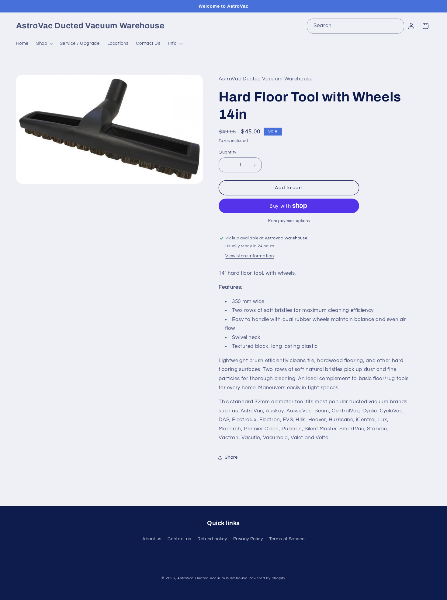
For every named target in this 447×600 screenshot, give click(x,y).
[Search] (397, 26)
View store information (249, 256)
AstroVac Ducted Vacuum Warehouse (212, 578)
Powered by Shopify (266, 578)
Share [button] (231, 457)
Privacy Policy (248, 539)
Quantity (227, 152)
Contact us (179, 539)
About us (151, 539)
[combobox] (355, 26)
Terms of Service (287, 539)
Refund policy (212, 539)
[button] (44, 43)
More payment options (289, 221)
